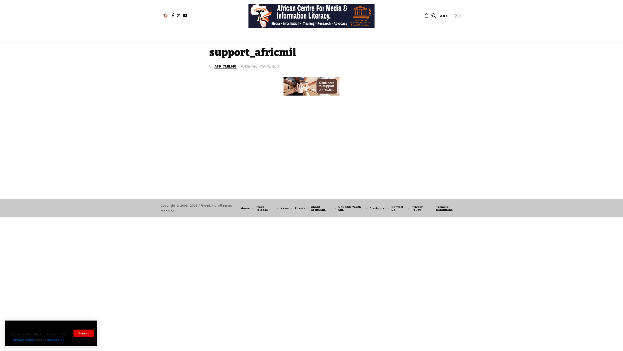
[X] (178, 15)
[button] (83, 333)
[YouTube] (185, 15)
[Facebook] (173, 15)
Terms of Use (53, 340)
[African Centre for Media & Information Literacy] (311, 16)
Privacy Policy (23, 340)
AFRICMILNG (225, 66)
